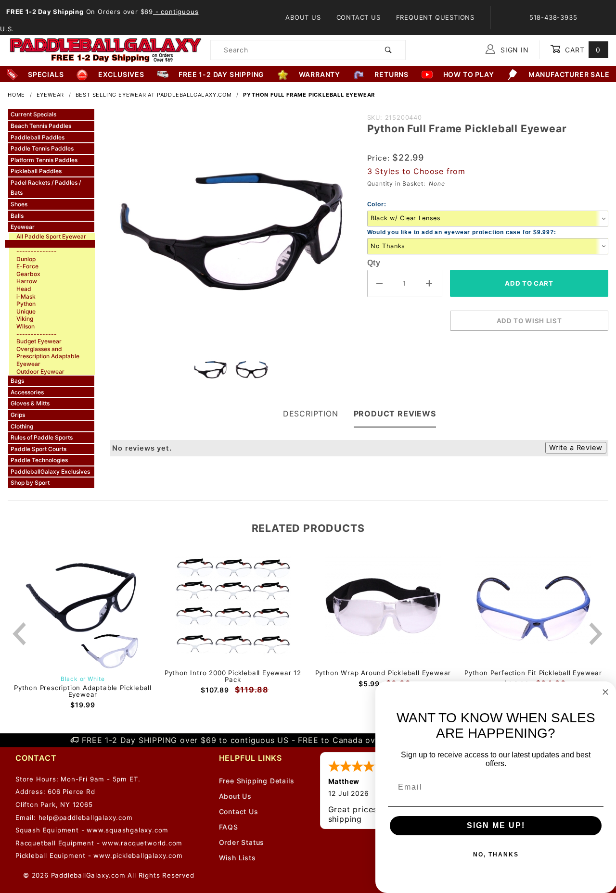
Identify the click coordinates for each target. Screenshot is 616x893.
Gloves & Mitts (30, 403)
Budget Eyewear (39, 341)
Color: (376, 204)
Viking (24, 318)
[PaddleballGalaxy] (105, 49)
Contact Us (358, 17)
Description (310, 413)
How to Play (468, 74)
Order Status (242, 842)
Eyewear (23, 226)
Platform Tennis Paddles (44, 160)
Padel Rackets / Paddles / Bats (46, 188)
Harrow (26, 281)
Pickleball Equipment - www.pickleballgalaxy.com (99, 855)
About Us (303, 17)
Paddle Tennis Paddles (42, 148)
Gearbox (28, 273)
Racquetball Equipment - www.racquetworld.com (98, 843)
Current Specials (33, 114)
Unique (26, 311)
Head (23, 288)
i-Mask (26, 296)
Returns (391, 74)
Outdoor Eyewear (40, 371)
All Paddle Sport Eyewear (51, 236)
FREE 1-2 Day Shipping (221, 74)
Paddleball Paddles (37, 137)
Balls (17, 215)
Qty (374, 263)
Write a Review (576, 447)
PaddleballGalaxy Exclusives (50, 471)
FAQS (228, 827)
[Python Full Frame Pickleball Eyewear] (231, 230)
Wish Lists (237, 858)
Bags (17, 380)
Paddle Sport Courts (38, 449)
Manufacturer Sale (569, 74)
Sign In (513, 50)
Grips (18, 414)
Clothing (22, 426)
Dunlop (26, 259)
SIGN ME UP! (496, 825)
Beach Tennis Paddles (41, 125)
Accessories (27, 392)
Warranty (319, 74)
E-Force (27, 266)
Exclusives (121, 74)
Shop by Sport (30, 482)
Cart (582, 50)
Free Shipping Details (257, 781)
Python (26, 303)
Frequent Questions (435, 17)
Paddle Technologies (39, 460)
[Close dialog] (605, 692)
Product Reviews (395, 413)
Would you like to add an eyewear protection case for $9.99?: (461, 232)
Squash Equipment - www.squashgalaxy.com (91, 830)
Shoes (19, 204)
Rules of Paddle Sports (42, 437)
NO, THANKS (496, 854)
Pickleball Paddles (36, 171)
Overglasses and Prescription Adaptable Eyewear (47, 356)
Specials (46, 74)
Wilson (25, 326)
